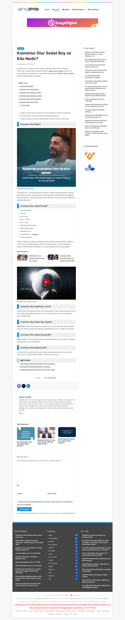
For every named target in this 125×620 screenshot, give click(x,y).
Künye (31, 611)
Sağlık (66, 9)
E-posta (20, 493)
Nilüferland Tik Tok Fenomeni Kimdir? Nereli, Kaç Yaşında (37, 258)
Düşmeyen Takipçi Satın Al (43, 598)
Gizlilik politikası (39, 611)
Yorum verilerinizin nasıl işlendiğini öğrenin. (62, 513)
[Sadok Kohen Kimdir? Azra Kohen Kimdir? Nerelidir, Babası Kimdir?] (46, 432)
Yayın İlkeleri (81, 611)
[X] (22, 413)
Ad (18, 485)
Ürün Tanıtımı (52, 557)
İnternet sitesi (52, 493)
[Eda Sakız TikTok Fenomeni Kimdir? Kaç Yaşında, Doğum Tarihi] (53, 257)
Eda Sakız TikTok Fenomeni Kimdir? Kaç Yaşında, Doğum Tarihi (67, 258)
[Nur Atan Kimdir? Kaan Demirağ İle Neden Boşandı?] (26, 433)
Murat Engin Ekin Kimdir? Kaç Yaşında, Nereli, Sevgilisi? (66, 440)
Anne (50, 572)
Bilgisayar (51, 569)
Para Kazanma (53, 563)
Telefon (50, 560)
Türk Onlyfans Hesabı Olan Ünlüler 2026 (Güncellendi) (37, 364)
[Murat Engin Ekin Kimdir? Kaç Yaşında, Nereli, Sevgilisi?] (67, 432)
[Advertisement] (49, 35)
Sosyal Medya (94, 9)
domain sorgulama (74, 598)
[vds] (90, 161)
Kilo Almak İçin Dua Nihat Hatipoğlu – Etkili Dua (35, 366)
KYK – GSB (73, 614)
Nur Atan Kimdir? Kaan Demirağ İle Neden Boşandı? (24, 444)
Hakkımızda (18, 611)
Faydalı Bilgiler (79, 9)
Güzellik (50, 566)
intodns (100, 598)
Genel (47, 9)
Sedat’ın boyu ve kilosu (55, 71)
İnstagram (35, 234)
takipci (106, 598)
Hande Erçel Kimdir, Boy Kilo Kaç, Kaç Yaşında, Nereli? (37, 369)
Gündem (51, 547)
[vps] (90, 173)
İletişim (25, 611)
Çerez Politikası (49, 611)
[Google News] (50, 378)
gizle (25, 83)
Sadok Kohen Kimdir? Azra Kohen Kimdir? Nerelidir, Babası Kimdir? (46, 442)
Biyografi (57, 9)
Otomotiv (51, 576)
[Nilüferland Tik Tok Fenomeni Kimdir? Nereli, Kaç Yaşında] (22, 257)
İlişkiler (66, 614)
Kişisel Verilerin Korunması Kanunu (66, 611)
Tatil (49, 579)
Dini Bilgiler (51, 551)
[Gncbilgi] (28, 9)
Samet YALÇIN (25, 397)
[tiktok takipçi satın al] (62, 22)
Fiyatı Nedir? (59, 614)
